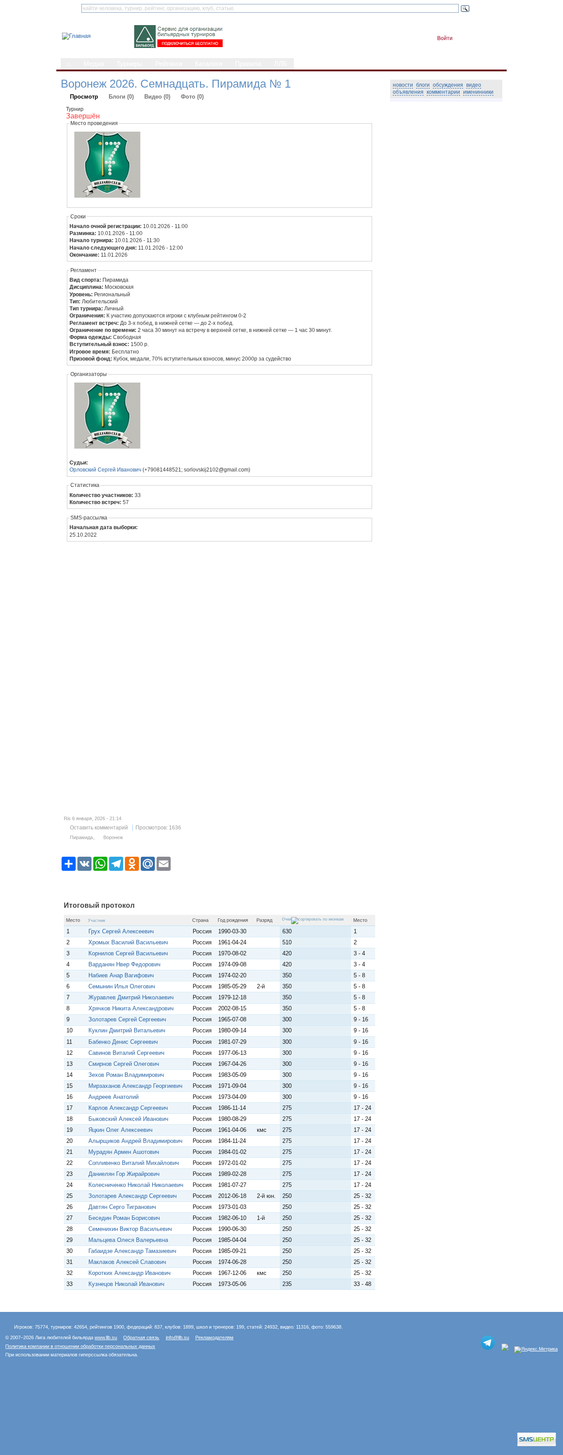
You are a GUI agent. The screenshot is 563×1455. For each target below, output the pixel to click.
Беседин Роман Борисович (124, 1218)
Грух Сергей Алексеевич (121, 931)
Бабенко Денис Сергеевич (123, 1042)
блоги (423, 85)
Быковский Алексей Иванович (128, 1119)
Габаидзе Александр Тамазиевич (132, 1251)
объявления (408, 92)
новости (403, 85)
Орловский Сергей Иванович (105, 470)
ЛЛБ (280, 63)
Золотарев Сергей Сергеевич (127, 1019)
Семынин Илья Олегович (121, 986)
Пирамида (81, 837)
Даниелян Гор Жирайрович (124, 1174)
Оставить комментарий (99, 828)
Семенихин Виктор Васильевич (130, 1229)
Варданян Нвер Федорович (124, 964)
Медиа (94, 63)
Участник (96, 920)
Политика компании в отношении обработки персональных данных (80, 1346)
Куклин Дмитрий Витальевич (126, 1030)
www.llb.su (106, 1337)
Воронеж (113, 837)
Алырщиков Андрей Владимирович (135, 1141)
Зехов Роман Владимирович (126, 1075)
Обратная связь (141, 1337)
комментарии (443, 92)
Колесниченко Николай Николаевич (135, 1185)
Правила (248, 63)
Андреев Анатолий (115, 1097)
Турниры (130, 63)
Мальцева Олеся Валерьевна (128, 1240)
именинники (478, 92)
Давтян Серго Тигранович (122, 1207)
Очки (286, 919)
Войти (445, 38)
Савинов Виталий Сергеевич (126, 1053)
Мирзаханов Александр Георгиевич (135, 1086)
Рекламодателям (214, 1337)
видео (473, 85)
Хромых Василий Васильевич (128, 942)
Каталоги (208, 63)
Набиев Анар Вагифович (121, 975)
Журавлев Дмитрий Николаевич (131, 997)
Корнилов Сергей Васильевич (128, 953)
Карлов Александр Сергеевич (128, 1108)
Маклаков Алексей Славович (127, 1262)
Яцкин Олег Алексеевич (120, 1130)
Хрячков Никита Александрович (131, 1008)
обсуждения (448, 85)
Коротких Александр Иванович (129, 1273)
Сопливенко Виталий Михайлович (133, 1163)
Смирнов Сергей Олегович (123, 1064)
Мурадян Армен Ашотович (123, 1152)
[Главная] (76, 36)
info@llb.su (177, 1337)
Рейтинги (168, 63)
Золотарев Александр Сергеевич (132, 1196)
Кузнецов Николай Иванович (126, 1284)
